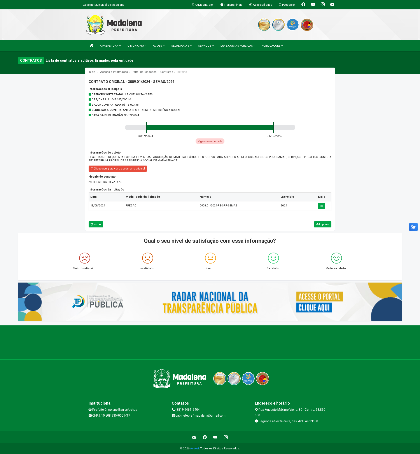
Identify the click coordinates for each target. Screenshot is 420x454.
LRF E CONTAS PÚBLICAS (237, 45)
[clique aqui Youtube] (215, 437)
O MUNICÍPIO (136, 45)
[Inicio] (91, 45)
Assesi (194, 448)
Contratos (166, 71)
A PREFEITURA (109, 45)
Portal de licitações (144, 71)
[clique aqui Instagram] (226, 437)
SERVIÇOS (205, 45)
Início (92, 71)
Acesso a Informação (114, 71)
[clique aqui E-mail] (194, 437)
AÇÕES (158, 45)
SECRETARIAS (180, 45)
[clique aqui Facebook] (205, 437)
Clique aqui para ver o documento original (119, 168)
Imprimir (323, 224)
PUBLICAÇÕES (271, 45)
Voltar (97, 224)
